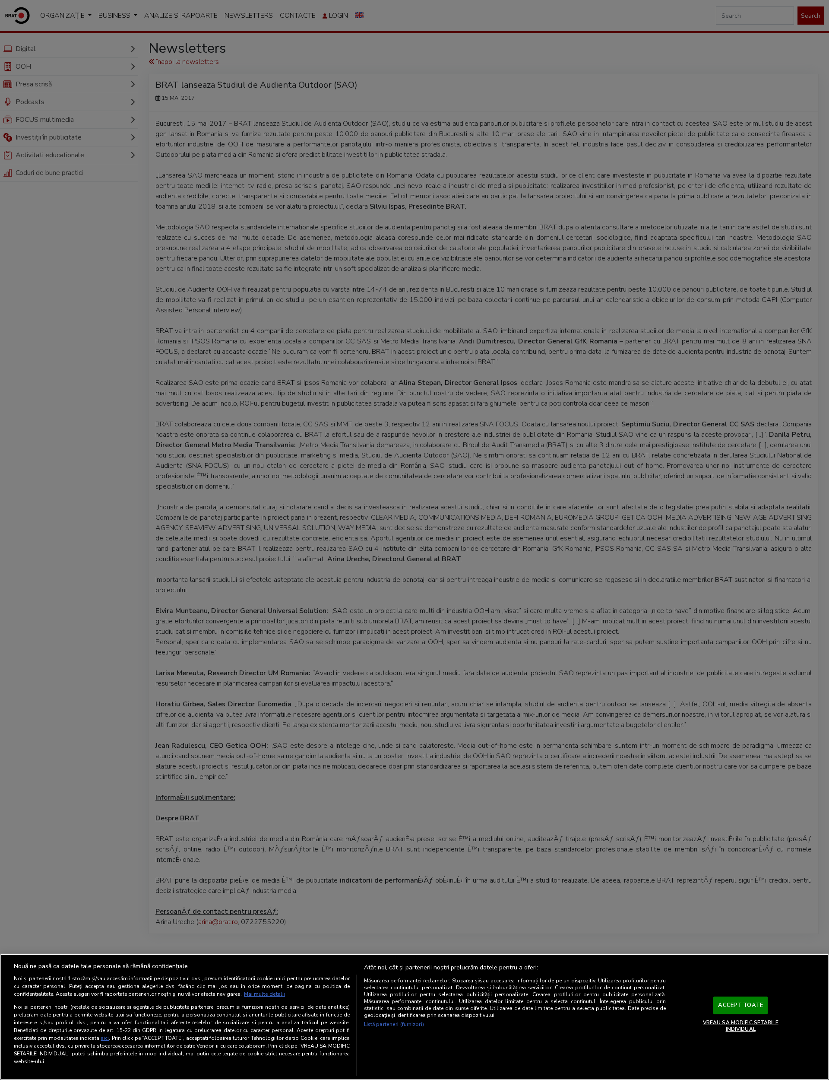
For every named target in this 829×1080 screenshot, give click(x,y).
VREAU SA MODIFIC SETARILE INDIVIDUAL (740, 1025)
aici (105, 1038)
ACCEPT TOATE (740, 1005)
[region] (414, 1017)
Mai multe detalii (264, 994)
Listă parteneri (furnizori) (394, 1024)
